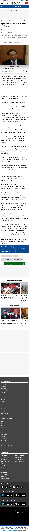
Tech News (4, 434)
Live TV (3, 399)
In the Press (4, 392)
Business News (4, 438)
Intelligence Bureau (7, 259)
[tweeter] (6, 487)
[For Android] (7, 504)
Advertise (3, 388)
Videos (8, 7)
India (12, 7)
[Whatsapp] (23, 71)
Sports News (4, 432)
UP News (3, 470)
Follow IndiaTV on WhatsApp (13, 264)
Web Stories (4, 403)
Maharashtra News (19, 455)
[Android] (22, 0)
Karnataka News (5, 478)
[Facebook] (2, 487)
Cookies (4, 527)
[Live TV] (26, 3)
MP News (3, 463)
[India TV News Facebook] (24, 0)
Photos (2, 425)
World (17, 7)
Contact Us (4, 384)
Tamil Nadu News (5, 468)
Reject (22, 530)
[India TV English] (15, 3)
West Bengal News (19, 461)
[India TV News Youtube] (27, 0)
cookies (5, 530)
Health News (4, 440)
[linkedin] (17, 487)
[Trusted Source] (13, 71)
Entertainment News (6, 430)
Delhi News (4, 457)
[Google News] (5, 71)
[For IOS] (20, 504)
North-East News (5, 465)
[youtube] (13, 487)
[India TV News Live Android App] (7, 495)
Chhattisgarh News (5, 472)
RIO (16, 514)
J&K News (3, 476)
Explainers (3, 436)
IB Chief (15, 256)
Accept (13, 530)
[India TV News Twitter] (26, 0)
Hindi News (4, 397)
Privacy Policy (21, 512)
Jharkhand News (5, 461)
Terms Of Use (13, 512)
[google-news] (21, 487)
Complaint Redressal (6, 390)
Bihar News (4, 455)
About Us (3, 386)
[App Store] (20, 495)
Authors (3, 401)
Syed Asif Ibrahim (6, 256)
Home (2, 7)
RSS (20, 514)
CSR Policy (10, 514)
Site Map (6, 512)
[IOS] (21, 0)
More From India (14, 280)
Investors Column (5, 395)
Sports (22, 7)
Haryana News (4, 459)
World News (4, 423)
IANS (2, 29)
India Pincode (4, 413)
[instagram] (10, 487)
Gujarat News (4, 474)
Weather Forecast (5, 411)
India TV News (18, 259)
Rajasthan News (18, 457)
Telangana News (18, 459)
